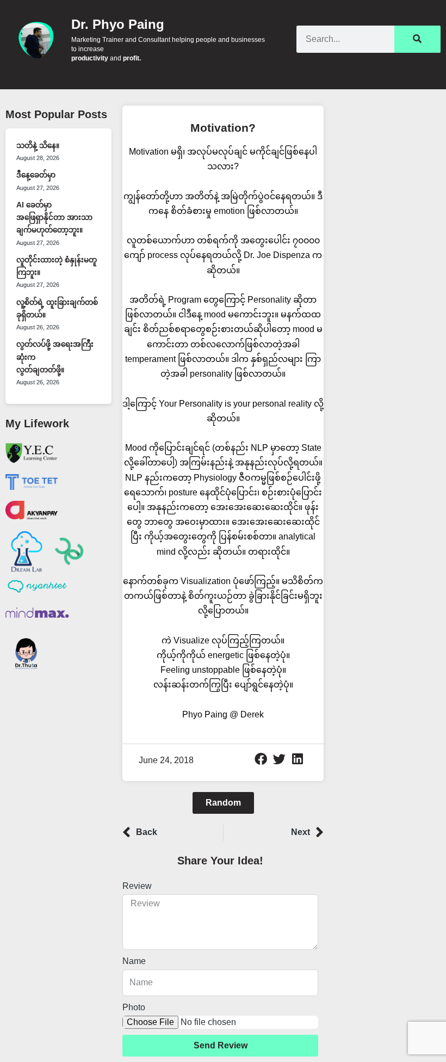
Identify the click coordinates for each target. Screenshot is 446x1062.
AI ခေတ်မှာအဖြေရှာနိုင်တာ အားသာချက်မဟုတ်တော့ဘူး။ (54, 218)
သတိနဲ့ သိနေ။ (37, 146)
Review (137, 886)
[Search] (417, 39)
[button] (261, 759)
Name (134, 961)
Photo (133, 1007)
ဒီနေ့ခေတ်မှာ (35, 175)
